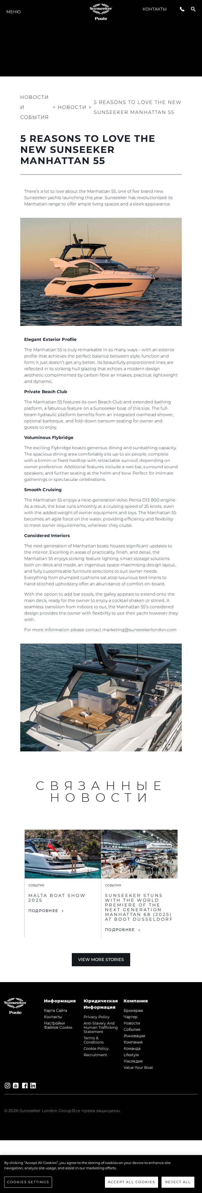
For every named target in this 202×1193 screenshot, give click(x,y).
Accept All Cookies (131, 1182)
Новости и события (34, 107)
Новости (132, 1023)
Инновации (134, 1035)
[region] (101, 1174)
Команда (132, 1048)
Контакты (155, 9)
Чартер (131, 1017)
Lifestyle (131, 1054)
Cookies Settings (28, 1182)
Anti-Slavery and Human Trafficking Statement (101, 1027)
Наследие (133, 1061)
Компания (133, 1042)
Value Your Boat (138, 1067)
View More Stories (101, 959)
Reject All (178, 1182)
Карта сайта (55, 1010)
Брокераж (133, 1010)
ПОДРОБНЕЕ (43, 910)
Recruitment (95, 1054)
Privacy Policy (97, 1017)
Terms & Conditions (94, 1040)
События (132, 1029)
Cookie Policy (96, 1048)
